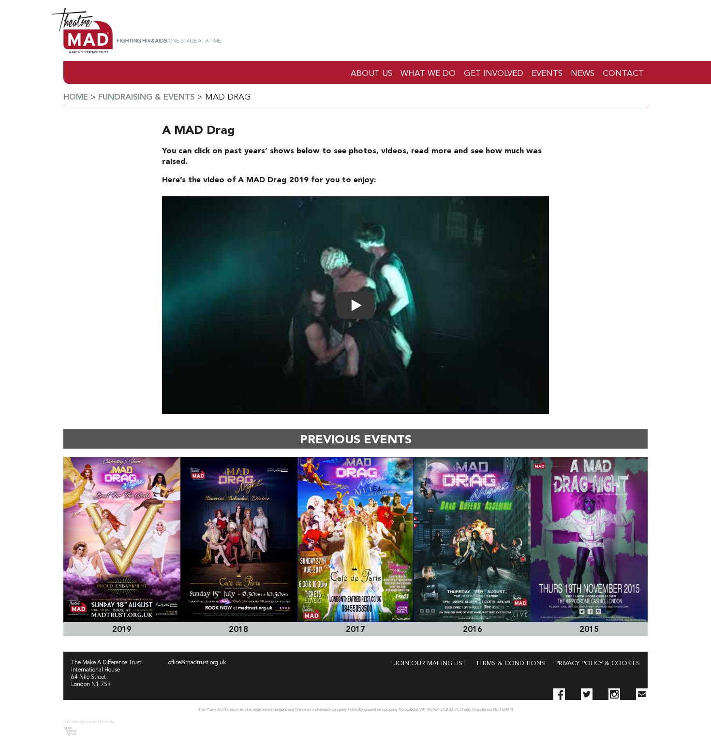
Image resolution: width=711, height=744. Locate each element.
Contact (623, 74)
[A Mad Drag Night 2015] (589, 539)
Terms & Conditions (510, 663)
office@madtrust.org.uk (197, 663)
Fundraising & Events (146, 97)
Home (75, 97)
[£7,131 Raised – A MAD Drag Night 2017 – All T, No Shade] (355, 539)
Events (547, 74)
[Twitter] (586, 694)
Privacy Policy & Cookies (597, 663)
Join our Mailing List (430, 663)
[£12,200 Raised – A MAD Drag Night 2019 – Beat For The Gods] (121, 539)
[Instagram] (614, 694)
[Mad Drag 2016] (472, 539)
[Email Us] (642, 694)
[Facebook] (559, 694)
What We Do (428, 74)
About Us (371, 74)
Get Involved (493, 74)
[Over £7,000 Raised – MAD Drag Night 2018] (238, 539)
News (582, 74)
